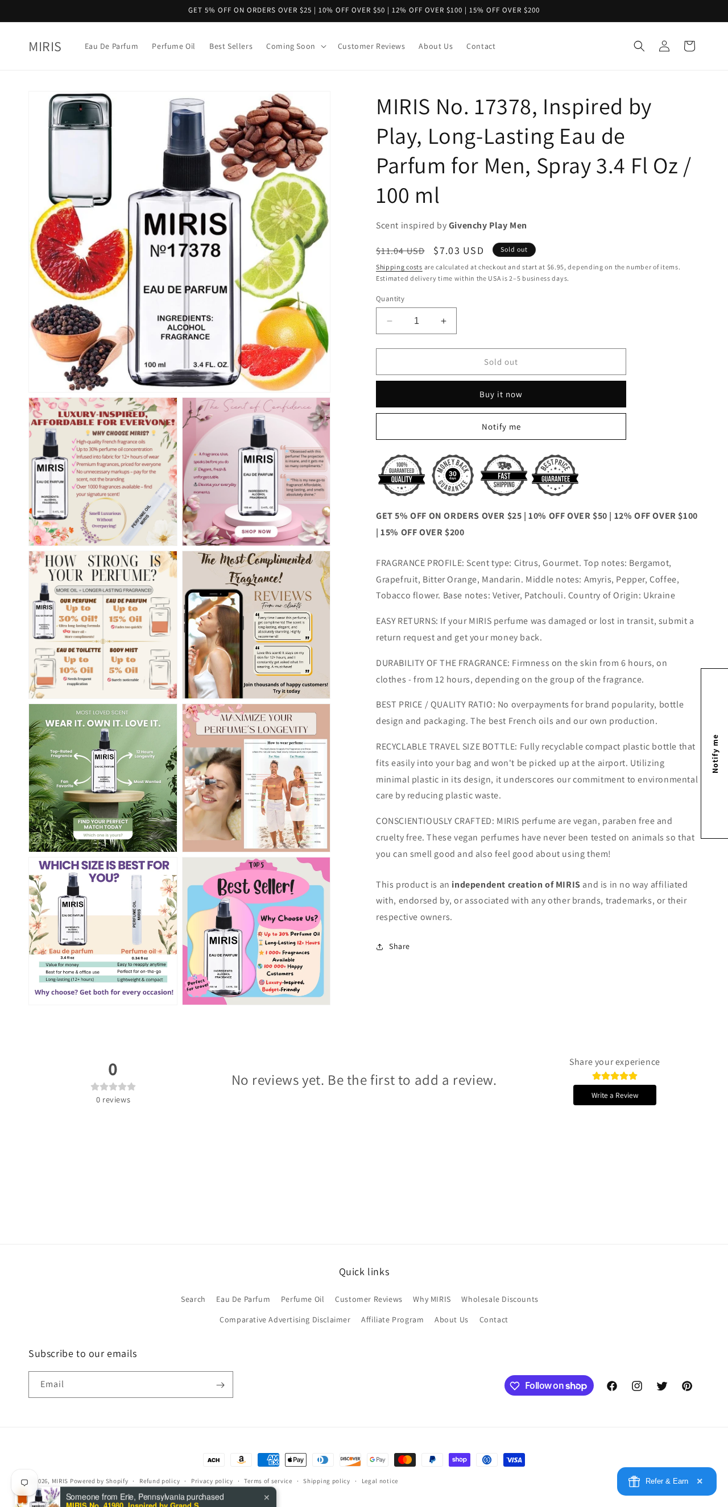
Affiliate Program (392, 1319)
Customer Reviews (369, 1299)
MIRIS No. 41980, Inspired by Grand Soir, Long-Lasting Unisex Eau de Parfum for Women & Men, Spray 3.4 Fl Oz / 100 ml (137, 1463)
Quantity (390, 298)
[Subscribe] (220, 1385)
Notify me (501, 426)
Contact (493, 1319)
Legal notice (380, 1480)
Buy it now (501, 394)
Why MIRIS (431, 1299)
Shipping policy (326, 1480)
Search (193, 1299)
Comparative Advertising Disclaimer (285, 1319)
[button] (295, 46)
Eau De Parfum (243, 1299)
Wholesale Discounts (499, 1299)
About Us (452, 1319)
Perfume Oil (303, 1299)
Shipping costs (399, 267)
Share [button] (399, 946)
